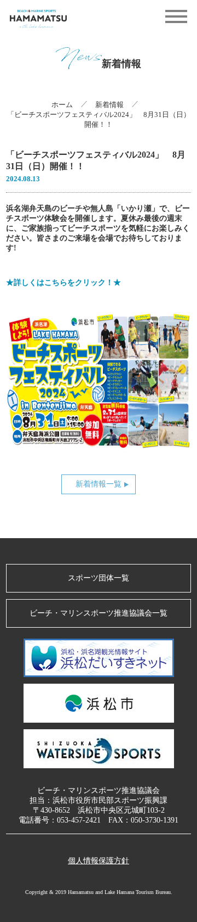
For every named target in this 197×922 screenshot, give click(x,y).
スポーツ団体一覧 (98, 578)
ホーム (62, 104)
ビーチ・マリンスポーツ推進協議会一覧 (98, 613)
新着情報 (109, 104)
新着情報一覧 (98, 484)
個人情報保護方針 (98, 861)
